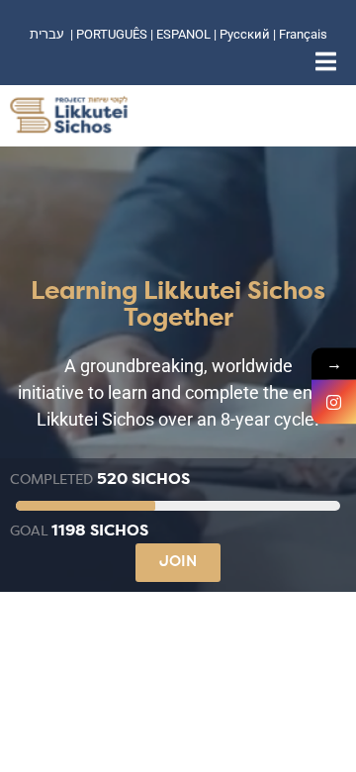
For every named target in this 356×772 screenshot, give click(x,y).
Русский (246, 34)
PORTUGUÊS (111, 34)
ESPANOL (183, 34)
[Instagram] (334, 402)
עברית (47, 34)
